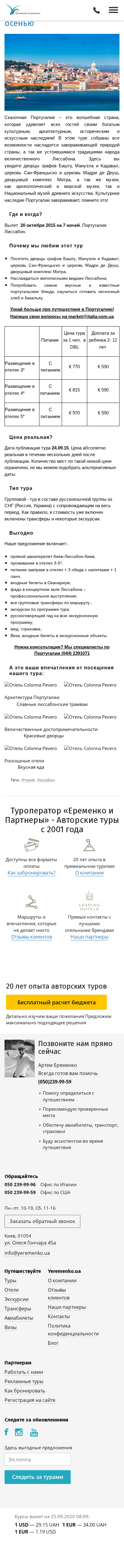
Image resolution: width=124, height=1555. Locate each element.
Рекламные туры (24, 1381)
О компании (89, 872)
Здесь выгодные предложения (38, 1447)
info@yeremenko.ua (27, 1253)
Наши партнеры (89, 936)
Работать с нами (24, 1372)
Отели (12, 1289)
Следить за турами (37, 1476)
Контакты (59, 1316)
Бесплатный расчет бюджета (56, 1002)
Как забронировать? (31, 872)
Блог (53, 1343)
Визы (11, 1327)
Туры (10, 1280)
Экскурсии (17, 1299)
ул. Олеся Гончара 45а (30, 1242)
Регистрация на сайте (30, 1400)
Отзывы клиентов (31, 936)
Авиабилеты (19, 1318)
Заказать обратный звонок (42, 1221)
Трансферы (18, 1308)
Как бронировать (25, 1390)
